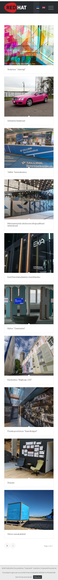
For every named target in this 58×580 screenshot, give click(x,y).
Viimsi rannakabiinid (16, 534)
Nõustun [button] (37, 577)
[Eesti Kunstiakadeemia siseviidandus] (29, 253)
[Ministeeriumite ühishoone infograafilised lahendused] (29, 199)
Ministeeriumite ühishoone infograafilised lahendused (25, 224)
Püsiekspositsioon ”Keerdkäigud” (22, 431)
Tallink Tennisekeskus (17, 172)
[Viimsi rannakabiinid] (29, 510)
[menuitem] (49, 7)
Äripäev (11, 482)
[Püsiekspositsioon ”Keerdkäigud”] (29, 407)
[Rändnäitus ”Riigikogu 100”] (29, 356)
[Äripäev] (29, 458)
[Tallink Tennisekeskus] (29, 148)
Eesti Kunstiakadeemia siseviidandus (23, 277)
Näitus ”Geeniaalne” (16, 328)
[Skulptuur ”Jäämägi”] (29, 45)
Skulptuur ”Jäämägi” (16, 69)
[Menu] (49, 7)
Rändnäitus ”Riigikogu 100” (19, 380)
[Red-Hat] (24, 7)
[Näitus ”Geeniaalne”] (29, 304)
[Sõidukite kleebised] (29, 97)
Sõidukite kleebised (16, 121)
